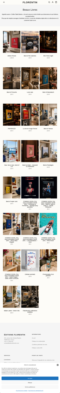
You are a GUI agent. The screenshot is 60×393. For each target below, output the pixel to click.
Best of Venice (48, 128)
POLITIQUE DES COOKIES (22, 390)
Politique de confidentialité (38, 341)
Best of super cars (11, 201)
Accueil (33, 338)
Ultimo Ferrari (12, 56)
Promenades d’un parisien (48, 275)
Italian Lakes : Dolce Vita (11, 310)
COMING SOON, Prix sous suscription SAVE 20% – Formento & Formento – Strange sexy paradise (30, 204)
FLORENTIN (30, 2)
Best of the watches (30, 56)
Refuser (30, 382)
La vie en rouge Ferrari (30, 128)
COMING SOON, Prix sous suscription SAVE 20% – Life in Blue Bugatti (12, 240)
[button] (57, 365)
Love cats (30, 92)
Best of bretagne (48, 165)
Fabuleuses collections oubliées (30, 311)
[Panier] (56, 2)
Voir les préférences (30, 387)
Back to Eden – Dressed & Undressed (30, 165)
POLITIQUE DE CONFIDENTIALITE (35, 390)
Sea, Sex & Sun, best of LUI (11, 165)
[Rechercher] (49, 2)
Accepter (30, 378)
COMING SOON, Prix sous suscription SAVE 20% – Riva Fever (48, 239)
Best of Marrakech (48, 92)
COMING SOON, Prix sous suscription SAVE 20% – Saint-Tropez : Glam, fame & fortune (12, 276)
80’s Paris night (48, 56)
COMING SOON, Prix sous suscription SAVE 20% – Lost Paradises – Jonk (30, 240)
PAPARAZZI (12, 128)
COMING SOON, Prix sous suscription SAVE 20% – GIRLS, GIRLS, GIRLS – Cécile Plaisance (48, 204)
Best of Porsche (12, 92)
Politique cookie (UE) (37, 347)
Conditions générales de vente (39, 344)
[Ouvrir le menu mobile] (4, 2)
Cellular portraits (30, 274)
